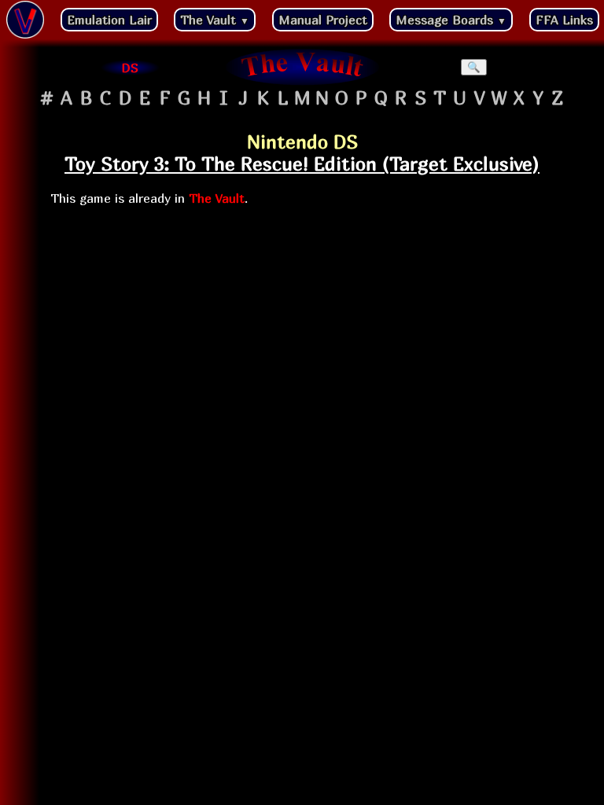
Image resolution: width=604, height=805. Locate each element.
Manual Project (322, 20)
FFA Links (564, 20)
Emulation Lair (109, 20)
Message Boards (451, 20)
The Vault (214, 20)
